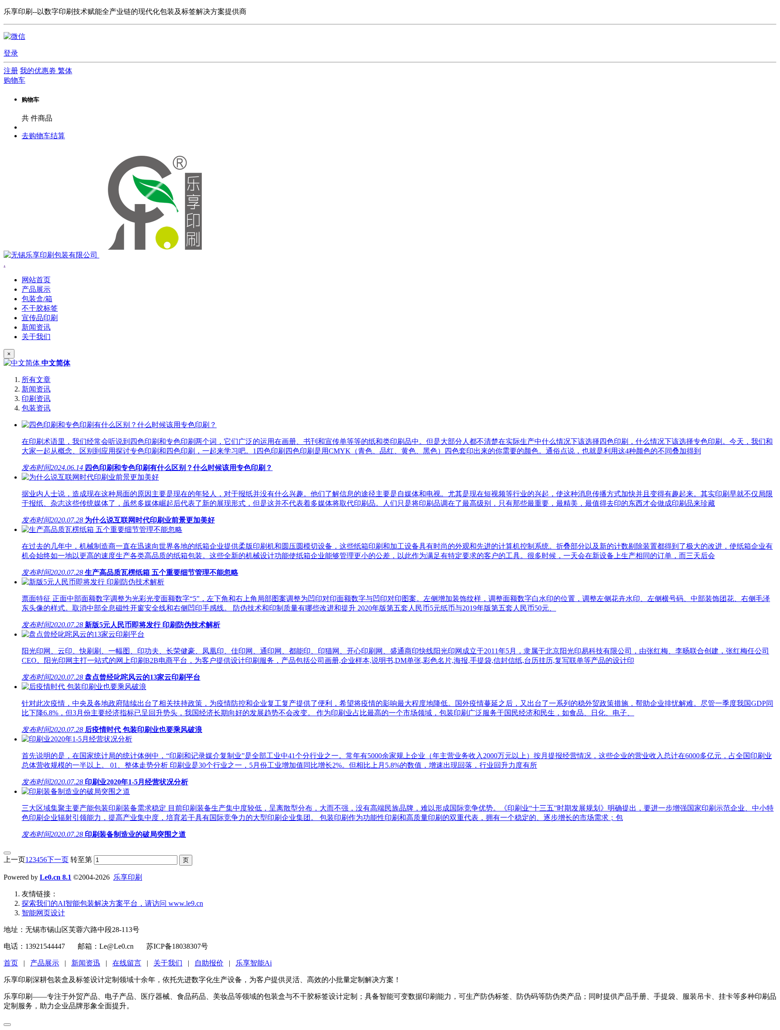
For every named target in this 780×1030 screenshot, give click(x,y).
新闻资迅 (85, 963)
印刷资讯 (36, 398)
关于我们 (167, 963)
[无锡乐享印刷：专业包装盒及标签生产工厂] (106, 255)
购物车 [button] (14, 80)
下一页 (58, 859)
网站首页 (36, 280)
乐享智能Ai (254, 963)
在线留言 (126, 963)
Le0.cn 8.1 (55, 877)
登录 (11, 53)
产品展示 (44, 963)
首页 (11, 963)
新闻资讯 (36, 389)
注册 (11, 71)
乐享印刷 (127, 877)
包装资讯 (36, 408)
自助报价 (209, 963)
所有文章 (36, 379)
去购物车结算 (43, 136)
